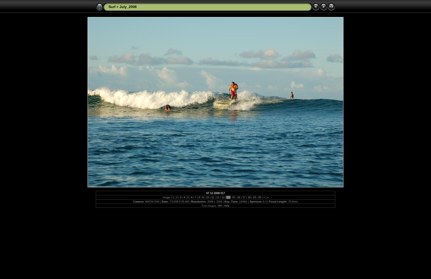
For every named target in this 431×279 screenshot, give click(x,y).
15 (233, 197)
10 (207, 197)
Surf (111, 7)
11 (213, 197)
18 (249, 197)
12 (218, 197)
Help (226, 205)
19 (254, 197)
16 (238, 197)
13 (223, 197)
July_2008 (128, 7)
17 (244, 197)
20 (259, 197)
